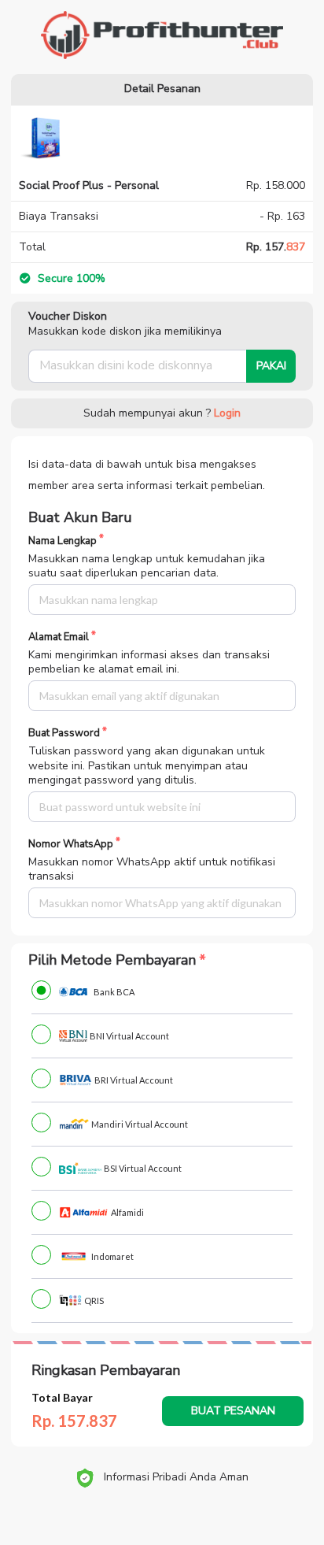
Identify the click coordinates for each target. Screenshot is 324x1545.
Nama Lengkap (62, 541)
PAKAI (271, 365)
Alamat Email (58, 637)
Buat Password (64, 733)
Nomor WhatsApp (70, 844)
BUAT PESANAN (233, 1410)
